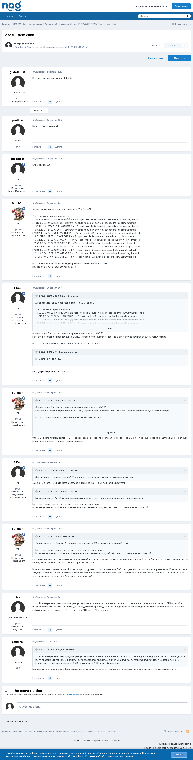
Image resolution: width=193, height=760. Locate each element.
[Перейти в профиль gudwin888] (8, 45)
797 (19, 623)
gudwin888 (28, 43)
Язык (75, 740)
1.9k (19, 314)
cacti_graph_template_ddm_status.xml (50, 371)
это (59, 483)
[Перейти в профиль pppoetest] (18, 169)
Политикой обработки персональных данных (109, 756)
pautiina (17, 120)
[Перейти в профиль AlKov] (18, 298)
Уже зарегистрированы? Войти (151, 6)
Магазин (9, 16)
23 (19, 98)
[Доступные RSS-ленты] (188, 731)
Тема (85, 740)
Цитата (58, 101)
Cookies (116, 740)
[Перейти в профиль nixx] (18, 608)
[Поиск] (187, 16)
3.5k (19, 229)
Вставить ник (38, 101)
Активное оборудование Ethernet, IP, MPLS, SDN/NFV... (60, 47)
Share (157, 45)
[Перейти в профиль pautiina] (18, 131)
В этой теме (174, 16)
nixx (17, 597)
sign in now (71, 694)
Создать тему (155, 58)
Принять (179, 754)
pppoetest (17, 158)
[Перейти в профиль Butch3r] (18, 214)
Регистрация (181, 6)
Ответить (179, 58)
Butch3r (17, 203)
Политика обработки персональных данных (167, 748)
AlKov (17, 288)
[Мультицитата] (50, 102)
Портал (22, 16)
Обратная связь (100, 740)
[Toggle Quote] (36, 296)
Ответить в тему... (31, 706)
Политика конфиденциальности (174, 743)
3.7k (19, 185)
